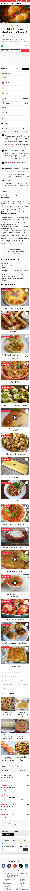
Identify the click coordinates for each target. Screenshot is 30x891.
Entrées (11, 3)
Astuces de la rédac (8, 846)
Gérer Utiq (25, 872)
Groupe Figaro (13, 873)
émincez (26, 162)
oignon (18, 232)
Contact (14, 870)
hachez (13, 162)
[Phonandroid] (22, 889)
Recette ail (5, 676)
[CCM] (8, 880)
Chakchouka (5, 688)
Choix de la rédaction (8, 684)
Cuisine (5, 843)
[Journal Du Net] (22, 880)
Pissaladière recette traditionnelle (12, 270)
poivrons (21, 200)
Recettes (6, 3)
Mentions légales (5, 873)
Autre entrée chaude (20, 3)
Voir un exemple (24, 843)
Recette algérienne (7, 680)
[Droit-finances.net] (22, 883)
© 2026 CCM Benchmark (22, 873)
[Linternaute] (8, 883)
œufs (20, 241)
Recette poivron (15, 676)
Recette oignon (18, 672)
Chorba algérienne (7, 279)
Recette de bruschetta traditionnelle (12, 274)
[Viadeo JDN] (22, 886)
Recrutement (24, 870)
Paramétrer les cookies (18, 872)
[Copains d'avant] (8, 886)
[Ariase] (8, 889)
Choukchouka (6, 263)
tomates (4, 217)
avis (20, 26)
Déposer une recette (7, 834)
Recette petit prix (20, 680)
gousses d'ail (20, 222)
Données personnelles (7, 872)
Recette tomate (6, 672)
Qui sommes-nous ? (7, 870)
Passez (11, 144)
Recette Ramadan (22, 684)
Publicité (18, 870)
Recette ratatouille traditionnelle (11, 266)
